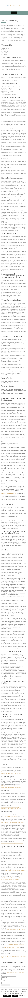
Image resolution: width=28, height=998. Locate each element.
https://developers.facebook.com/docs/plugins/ (15, 870)
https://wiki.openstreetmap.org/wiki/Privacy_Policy (12, 822)
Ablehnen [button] (15, 995)
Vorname (3, 973)
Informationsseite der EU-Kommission (9, 333)
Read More (22, 995)
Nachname (4, 977)
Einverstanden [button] (7, 995)
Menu (14, 13)
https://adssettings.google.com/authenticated (11, 773)
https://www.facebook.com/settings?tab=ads (14, 944)
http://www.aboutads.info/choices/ (8, 492)
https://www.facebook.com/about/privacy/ (16, 929)
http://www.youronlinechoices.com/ (9, 493)
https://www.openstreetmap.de (10, 816)
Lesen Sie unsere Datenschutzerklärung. (15, 972)
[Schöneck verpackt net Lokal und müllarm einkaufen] (14, 6)
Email (3, 980)
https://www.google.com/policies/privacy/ (10, 771)
